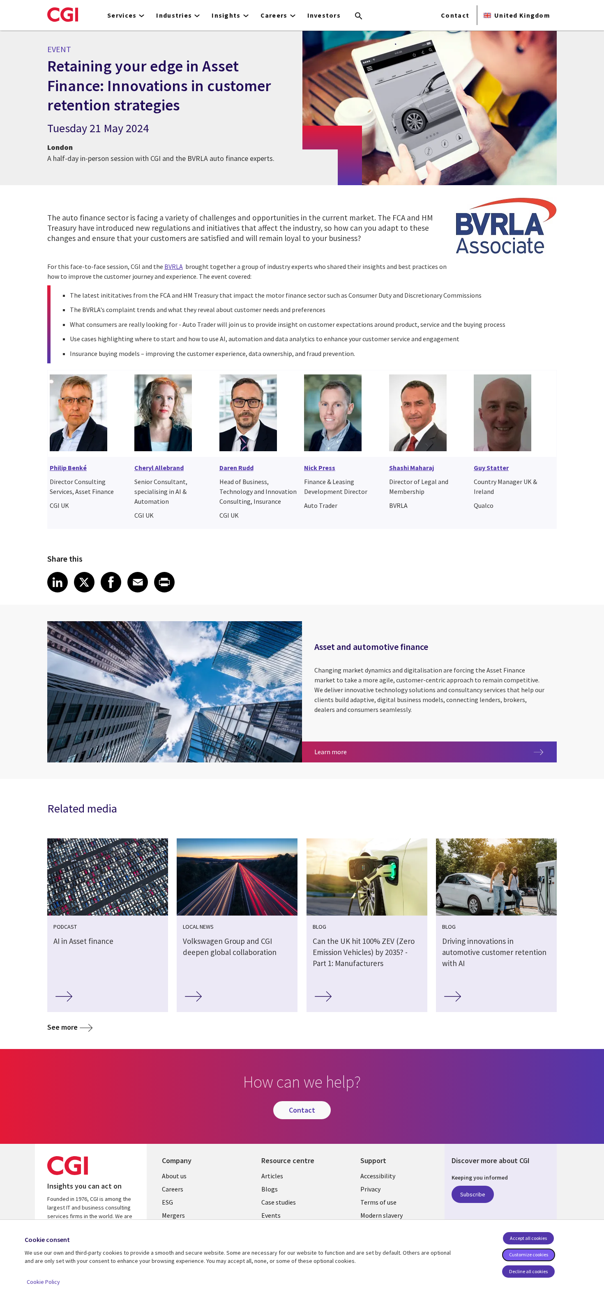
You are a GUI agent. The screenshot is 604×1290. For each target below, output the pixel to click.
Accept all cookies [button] (528, 1238)
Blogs (269, 1189)
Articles (272, 1176)
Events (271, 1215)
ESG (167, 1202)
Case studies (278, 1202)
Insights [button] (226, 15)
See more (62, 1027)
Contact (455, 15)
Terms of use (378, 1202)
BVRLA (173, 266)
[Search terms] (358, 16)
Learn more (372, 751)
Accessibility (377, 1176)
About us (174, 1176)
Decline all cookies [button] (528, 1271)
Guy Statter (491, 468)
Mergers (173, 1215)
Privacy (370, 1189)
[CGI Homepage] (62, 14)
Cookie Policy (43, 1281)
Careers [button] (274, 15)
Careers (172, 1189)
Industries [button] (174, 15)
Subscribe (472, 1194)
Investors (324, 15)
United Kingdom (522, 15)
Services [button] (121, 15)
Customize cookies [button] (528, 1254)
